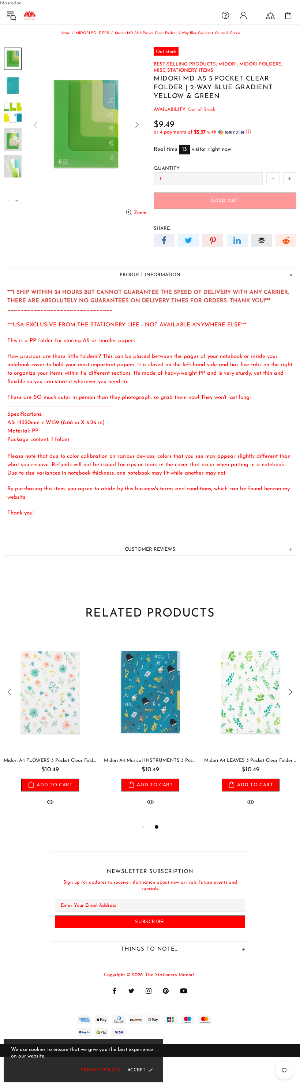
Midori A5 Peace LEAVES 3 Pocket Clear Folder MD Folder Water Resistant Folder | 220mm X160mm (150, 760)
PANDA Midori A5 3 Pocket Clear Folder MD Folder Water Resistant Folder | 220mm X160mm (50, 760)
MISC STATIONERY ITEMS (183, 70)
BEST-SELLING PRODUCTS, (185, 64)
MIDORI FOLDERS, (261, 64)
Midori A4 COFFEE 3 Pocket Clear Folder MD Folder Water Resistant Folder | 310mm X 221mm (250, 760)
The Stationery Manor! (29, 15)
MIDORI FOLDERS (92, 33)
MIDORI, (228, 64)
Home (65, 33)
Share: (162, 228)
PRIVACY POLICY (100, 1070)
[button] (225, 132)
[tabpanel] (50, 728)
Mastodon (11, 3)
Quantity (167, 168)
